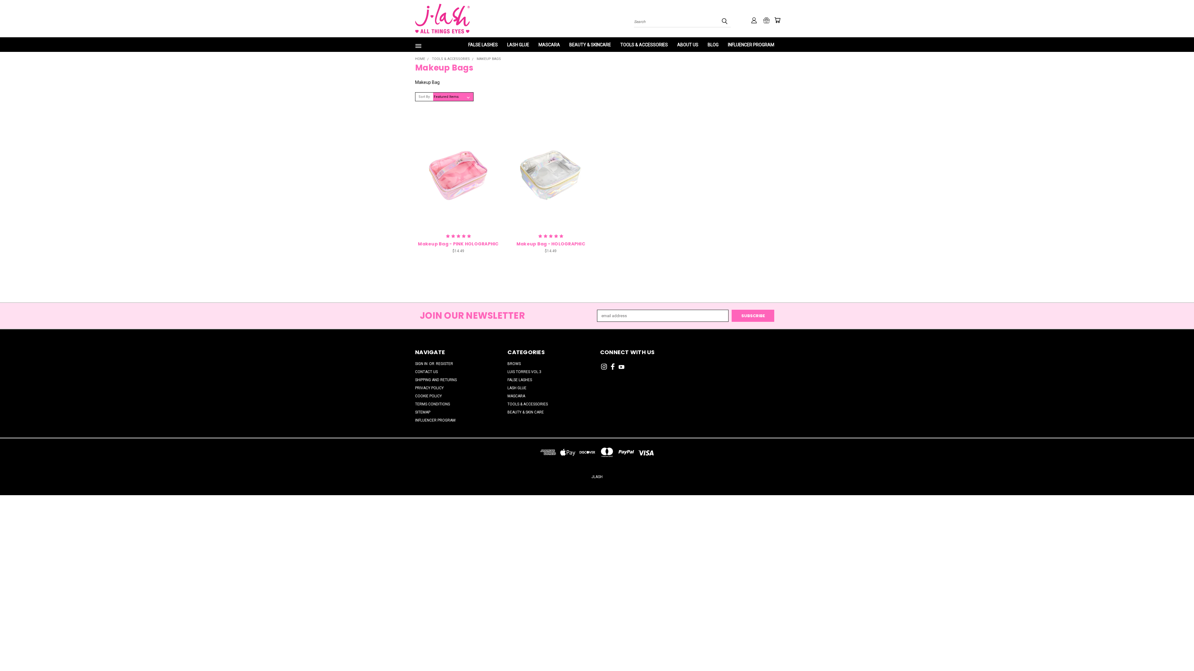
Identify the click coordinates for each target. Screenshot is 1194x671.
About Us (687, 44)
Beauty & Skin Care (525, 412)
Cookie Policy (428, 396)
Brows (514, 364)
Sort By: (425, 97)
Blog (713, 44)
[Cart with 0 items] (777, 20)
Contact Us (426, 372)
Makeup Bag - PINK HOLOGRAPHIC (458, 244)
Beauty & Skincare (590, 44)
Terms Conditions (432, 404)
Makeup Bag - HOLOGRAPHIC (550, 244)
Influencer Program (751, 44)
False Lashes (483, 44)
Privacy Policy (429, 388)
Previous (1178, 651)
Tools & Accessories (644, 44)
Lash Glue (518, 44)
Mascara (549, 44)
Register (444, 364)
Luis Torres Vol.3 (524, 372)
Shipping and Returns (436, 380)
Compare (456, 166)
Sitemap (422, 412)
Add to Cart (458, 177)
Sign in (421, 364)
